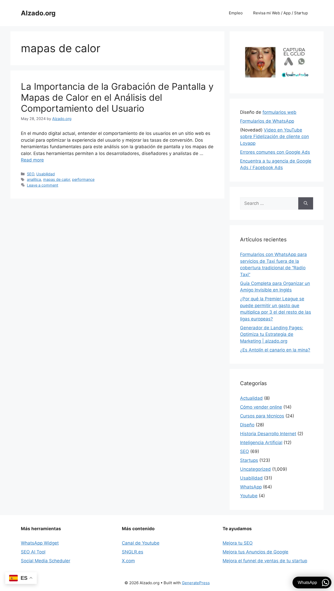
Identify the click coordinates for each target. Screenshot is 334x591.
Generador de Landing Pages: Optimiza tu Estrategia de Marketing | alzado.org (271, 334)
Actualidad (251, 398)
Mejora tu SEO (238, 543)
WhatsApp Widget (40, 543)
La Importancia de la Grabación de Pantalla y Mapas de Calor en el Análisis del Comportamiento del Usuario (117, 97)
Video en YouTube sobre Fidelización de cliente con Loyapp (274, 136)
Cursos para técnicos (262, 416)
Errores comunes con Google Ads (275, 152)
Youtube (249, 495)
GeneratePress (196, 582)
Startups (249, 460)
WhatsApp (251, 486)
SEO (30, 174)
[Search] (305, 203)
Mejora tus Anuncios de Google (255, 551)
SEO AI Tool (33, 551)
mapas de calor (56, 179)
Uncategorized (255, 469)
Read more (32, 160)
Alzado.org (38, 13)
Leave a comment (42, 185)
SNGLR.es (132, 551)
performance (83, 179)
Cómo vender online (261, 407)
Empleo (236, 12)
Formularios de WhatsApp (267, 121)
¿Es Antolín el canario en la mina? (275, 350)
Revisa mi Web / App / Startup (280, 12)
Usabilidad (45, 174)
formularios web (279, 112)
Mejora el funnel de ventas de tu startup (265, 560)
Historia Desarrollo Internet (268, 433)
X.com (128, 560)
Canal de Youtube (140, 543)
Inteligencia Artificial (261, 442)
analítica (34, 179)
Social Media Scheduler (45, 560)
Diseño (247, 424)
